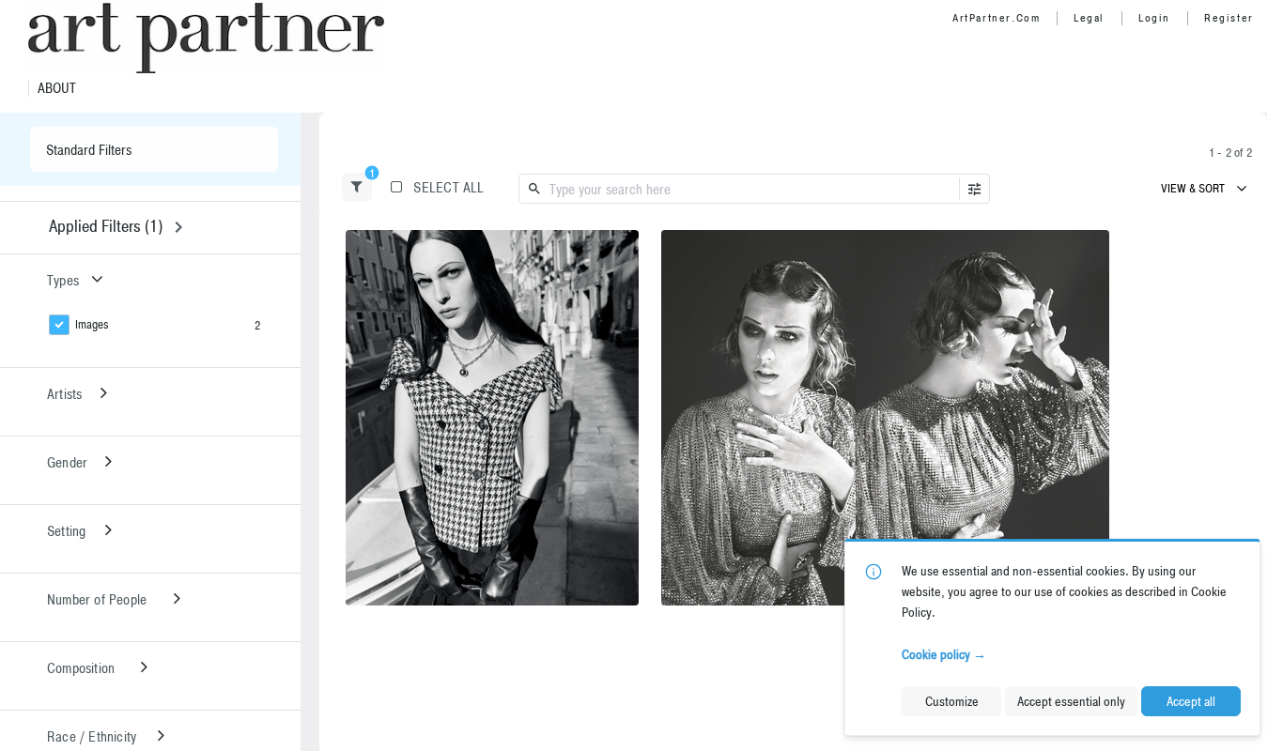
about (57, 88)
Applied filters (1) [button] (105, 226)
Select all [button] (448, 187)
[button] (357, 187)
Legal (1089, 17)
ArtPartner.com (996, 17)
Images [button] (92, 324)
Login (1154, 17)
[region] (492, 417)
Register (1229, 17)
